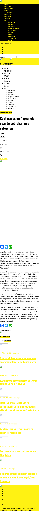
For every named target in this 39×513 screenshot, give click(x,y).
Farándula (11, 26)
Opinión (11, 40)
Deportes (7, 15)
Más (5, 20)
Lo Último (11, 22)
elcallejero (3, 159)
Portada (7, 5)
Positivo (11, 32)
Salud (10, 34)
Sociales (11, 36)
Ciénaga (7, 18)
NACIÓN (7, 11)
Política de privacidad (11, 499)
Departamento (13, 28)
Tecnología (12, 38)
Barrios (11, 24)
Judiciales (8, 13)
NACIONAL (12, 30)
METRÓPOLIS (9, 7)
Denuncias (8, 16)
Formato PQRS (8, 504)
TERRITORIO (8, 9)
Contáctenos (8, 502)
